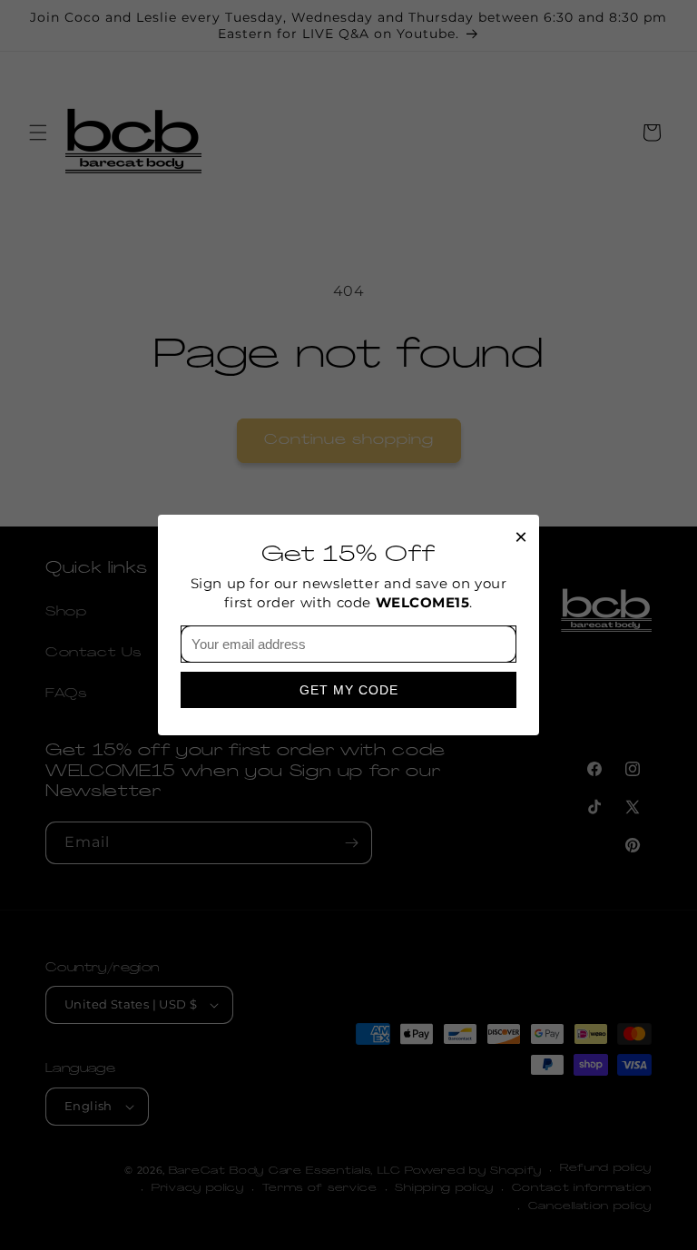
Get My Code (348, 690)
